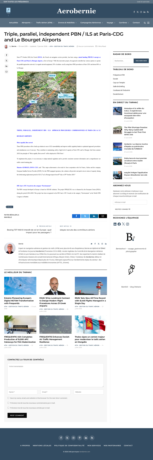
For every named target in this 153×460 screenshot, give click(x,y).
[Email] (6, 71)
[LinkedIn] (6, 66)
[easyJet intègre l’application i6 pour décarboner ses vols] (117, 175)
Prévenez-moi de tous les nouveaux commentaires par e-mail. (32, 403)
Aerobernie (40, 251)
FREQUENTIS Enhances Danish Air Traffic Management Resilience (54, 339)
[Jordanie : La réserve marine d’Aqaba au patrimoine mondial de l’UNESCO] (117, 147)
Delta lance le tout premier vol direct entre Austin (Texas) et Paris (135, 160)
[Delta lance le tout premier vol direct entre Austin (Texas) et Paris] (117, 161)
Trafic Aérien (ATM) (44, 23)
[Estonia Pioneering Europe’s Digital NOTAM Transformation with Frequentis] (20, 286)
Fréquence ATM (119, 75)
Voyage (110, 23)
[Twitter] (6, 60)
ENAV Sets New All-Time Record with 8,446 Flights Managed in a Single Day (90, 300)
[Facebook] (6, 55)
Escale (115, 79)
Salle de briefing (119, 86)
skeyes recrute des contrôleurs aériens (77, 230)
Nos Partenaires (112, 445)
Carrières (123, 23)
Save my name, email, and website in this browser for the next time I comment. (39, 398)
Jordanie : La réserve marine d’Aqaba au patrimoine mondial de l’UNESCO (136, 146)
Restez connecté (122, 209)
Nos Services (94, 445)
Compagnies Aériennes (90, 23)
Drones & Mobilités (66, 23)
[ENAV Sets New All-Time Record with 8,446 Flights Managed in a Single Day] (91, 286)
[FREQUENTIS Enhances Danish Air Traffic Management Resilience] (55, 324)
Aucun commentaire (86, 46)
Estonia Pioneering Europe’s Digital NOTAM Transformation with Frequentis (19, 300)
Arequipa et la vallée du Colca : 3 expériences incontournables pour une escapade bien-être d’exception (135, 113)
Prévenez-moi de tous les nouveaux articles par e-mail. (30, 408)
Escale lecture (118, 94)
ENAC (103, 248)
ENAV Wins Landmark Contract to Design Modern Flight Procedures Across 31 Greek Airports (54, 302)
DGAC (9, 207)
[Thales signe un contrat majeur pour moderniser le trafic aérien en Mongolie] (91, 324)
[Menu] (148, 22)
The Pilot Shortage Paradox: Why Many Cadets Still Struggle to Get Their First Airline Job (62, 2)
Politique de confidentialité (69, 445)
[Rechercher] (144, 22)
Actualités (13, 23)
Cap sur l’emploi (119, 83)
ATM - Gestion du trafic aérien (62, 46)
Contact (136, 23)
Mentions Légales (42, 445)
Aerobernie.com (84, 452)
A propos (25, 445)
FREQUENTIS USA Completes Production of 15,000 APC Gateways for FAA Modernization (20, 339)
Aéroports (26, 23)
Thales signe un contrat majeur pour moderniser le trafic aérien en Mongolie (90, 339)
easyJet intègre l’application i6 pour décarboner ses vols (136, 173)
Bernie (14, 46)
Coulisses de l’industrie (121, 90)
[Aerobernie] (76, 12)
